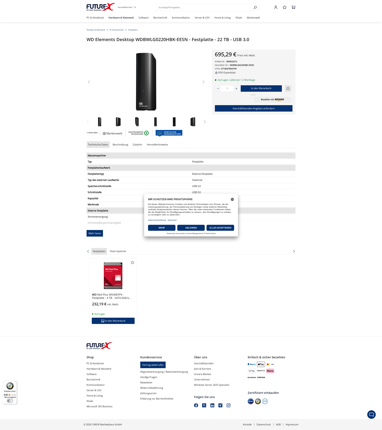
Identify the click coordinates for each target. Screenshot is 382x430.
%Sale (90, 401)
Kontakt (247, 424)
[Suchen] (255, 7)
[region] (146, 88)
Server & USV (94, 390)
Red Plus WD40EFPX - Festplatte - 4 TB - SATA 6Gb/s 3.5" (110, 296)
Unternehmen (202, 379)
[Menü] (15, 382)
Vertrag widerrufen (153, 365)
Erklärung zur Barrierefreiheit (156, 398)
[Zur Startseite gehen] (101, 7)
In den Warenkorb (261, 88)
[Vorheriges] (89, 82)
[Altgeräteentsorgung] (138, 133)
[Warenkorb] (292, 7)
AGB (278, 424)
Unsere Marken (202, 374)
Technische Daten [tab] (98, 144)
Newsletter (146, 382)
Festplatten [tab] (99, 251)
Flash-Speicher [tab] (118, 251)
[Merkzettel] (284, 7)
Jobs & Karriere (202, 368)
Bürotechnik (93, 379)
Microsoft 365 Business (100, 406)
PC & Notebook (95, 363)
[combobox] (204, 7)
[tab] (120, 144)
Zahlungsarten (148, 393)
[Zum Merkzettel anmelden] (288, 88)
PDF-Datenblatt (227, 72)
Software (92, 374)
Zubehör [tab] (137, 144)
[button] (272, 100)
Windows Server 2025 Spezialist (211, 385)
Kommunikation (96, 385)
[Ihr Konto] (275, 7)
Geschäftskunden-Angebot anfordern (254, 108)
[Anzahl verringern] (218, 88)
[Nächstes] (203, 82)
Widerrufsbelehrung (151, 388)
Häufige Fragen (148, 377)
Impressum (292, 424)
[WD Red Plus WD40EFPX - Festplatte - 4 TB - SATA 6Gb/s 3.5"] (113, 276)
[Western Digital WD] (92, 133)
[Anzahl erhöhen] (236, 88)
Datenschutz (264, 424)
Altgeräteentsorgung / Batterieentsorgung (164, 371)
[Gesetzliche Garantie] (168, 133)
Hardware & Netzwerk (99, 368)
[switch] (10, 401)
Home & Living (95, 395)
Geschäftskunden (204, 363)
